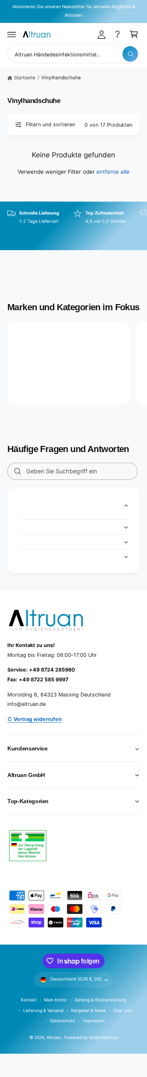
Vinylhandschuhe (61, 78)
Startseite (25, 78)
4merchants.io (103, 1037)
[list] (73, 226)
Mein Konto (55, 999)
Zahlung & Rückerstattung (100, 999)
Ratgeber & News (88, 1010)
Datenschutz (62, 1020)
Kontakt (29, 999)
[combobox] (73, 53)
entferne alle (112, 171)
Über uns (122, 1010)
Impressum (94, 1020)
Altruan (54, 1037)
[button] (12, 34)
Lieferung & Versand (43, 1010)
